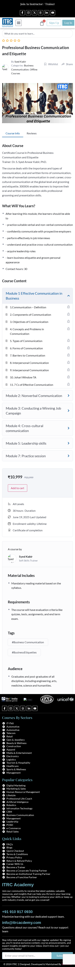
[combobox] (37, 33)
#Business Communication (28, 642)
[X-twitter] (34, 12)
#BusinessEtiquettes (24, 652)
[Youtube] (52, 12)
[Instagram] (28, 12)
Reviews (32, 133)
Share (69, 64)
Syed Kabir (20, 61)
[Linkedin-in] (46, 12)
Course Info (13, 133)
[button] (19, 23)
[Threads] (40, 12)
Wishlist (53, 64)
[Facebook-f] (22, 12)
